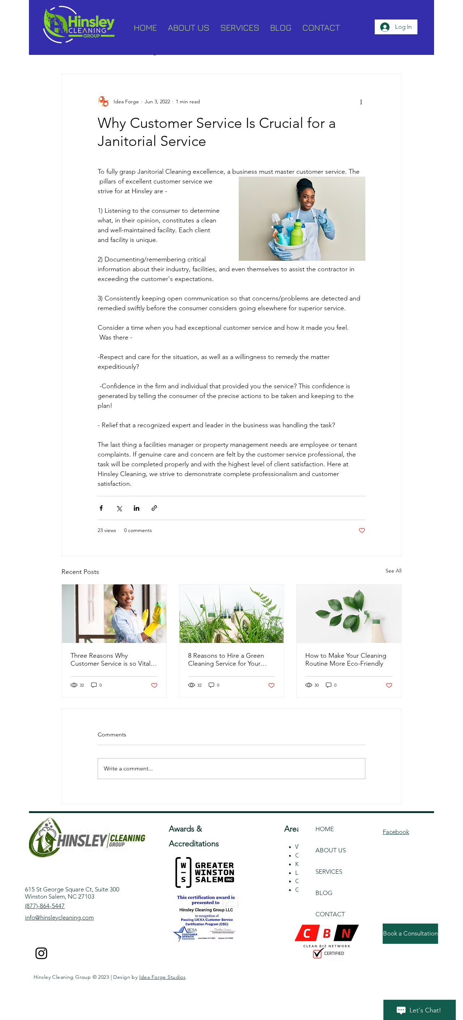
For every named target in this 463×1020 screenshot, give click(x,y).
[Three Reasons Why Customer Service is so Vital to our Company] (114, 613)
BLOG (323, 892)
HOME (324, 829)
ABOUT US (330, 850)
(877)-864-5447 (45, 905)
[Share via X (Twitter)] (118, 508)
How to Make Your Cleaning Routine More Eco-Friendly (345, 659)
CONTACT (330, 914)
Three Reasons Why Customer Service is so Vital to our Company (110, 659)
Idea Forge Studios (162, 977)
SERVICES (328, 871)
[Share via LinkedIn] (136, 508)
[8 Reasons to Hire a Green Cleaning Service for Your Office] (231, 613)
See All (394, 570)
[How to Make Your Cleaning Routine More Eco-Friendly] (349, 613)
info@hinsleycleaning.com (59, 917)
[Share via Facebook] (101, 508)
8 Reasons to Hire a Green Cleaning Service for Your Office (226, 659)
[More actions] (361, 101)
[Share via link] (154, 508)
